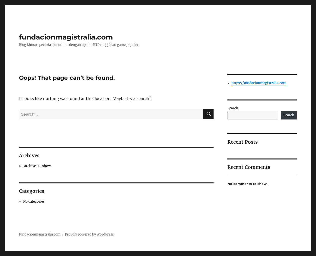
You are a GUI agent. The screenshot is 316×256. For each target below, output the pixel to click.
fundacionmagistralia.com (66, 37)
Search (232, 108)
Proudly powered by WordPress (89, 234)
